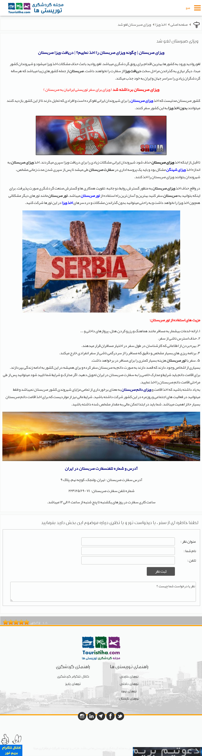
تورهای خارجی (129, 676)
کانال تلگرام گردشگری (73, 676)
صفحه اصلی (179, 24)
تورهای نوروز (129, 691)
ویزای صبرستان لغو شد (134, 24)
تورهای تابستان (129, 698)
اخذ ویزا (160, 24)
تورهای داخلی (129, 684)
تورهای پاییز (73, 684)
